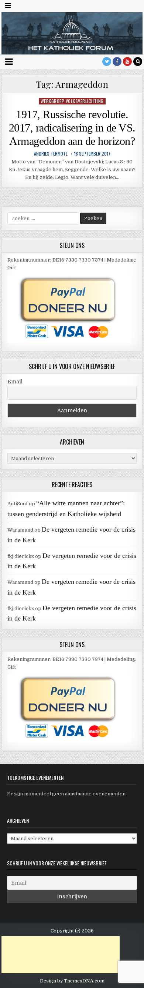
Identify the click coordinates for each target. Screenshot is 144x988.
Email (15, 382)
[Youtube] (127, 61)
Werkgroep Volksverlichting (72, 101)
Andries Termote (51, 154)
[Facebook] (117, 61)
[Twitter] (106, 61)
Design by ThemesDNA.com (72, 981)
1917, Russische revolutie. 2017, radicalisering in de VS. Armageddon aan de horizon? (72, 127)
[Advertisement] (60, 954)
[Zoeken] (137, 61)
